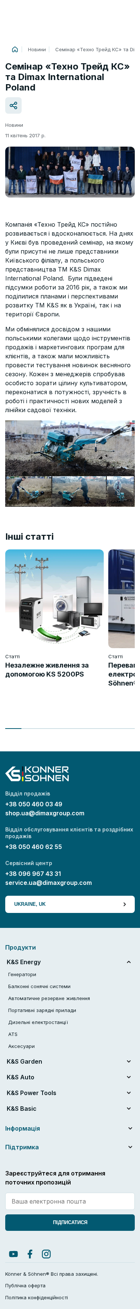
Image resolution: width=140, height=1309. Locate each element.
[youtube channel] (13, 1254)
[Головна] (15, 49)
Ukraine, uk (30, 904)
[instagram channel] (46, 1254)
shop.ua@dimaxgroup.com (44, 813)
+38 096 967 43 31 (33, 873)
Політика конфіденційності (36, 1297)
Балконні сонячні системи (39, 986)
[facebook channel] (30, 1254)
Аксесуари (21, 1046)
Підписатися (70, 1222)
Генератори (22, 974)
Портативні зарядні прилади (42, 1010)
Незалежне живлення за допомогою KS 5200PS (47, 669)
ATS (13, 1034)
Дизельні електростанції (38, 1022)
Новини (37, 49)
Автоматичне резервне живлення (49, 998)
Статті (12, 656)
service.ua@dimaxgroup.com (48, 882)
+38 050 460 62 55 (33, 846)
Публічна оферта (25, 1285)
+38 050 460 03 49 (34, 804)
